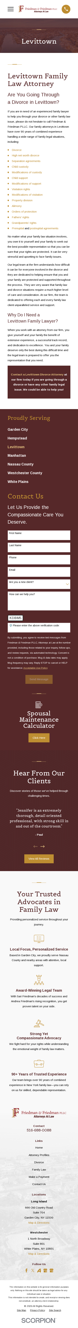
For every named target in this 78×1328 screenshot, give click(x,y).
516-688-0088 (39, 1130)
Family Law (39, 1169)
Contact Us (39, 1184)
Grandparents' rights (24, 222)
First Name (15, 533)
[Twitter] (33, 1271)
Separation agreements (26, 161)
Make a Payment (39, 1176)
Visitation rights (21, 189)
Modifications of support (26, 183)
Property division (22, 200)
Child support (20, 177)
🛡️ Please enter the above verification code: (34, 625)
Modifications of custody (27, 172)
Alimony (17, 205)
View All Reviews (38, 858)
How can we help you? (22, 594)
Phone (13, 557)
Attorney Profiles (39, 1155)
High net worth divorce (25, 155)
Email (12, 569)
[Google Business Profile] (45, 1271)
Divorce (17, 149)
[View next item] (42, 846)
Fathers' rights (20, 217)
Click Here (39, 737)
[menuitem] (39, 429)
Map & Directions (39, 1222)
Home (39, 1147)
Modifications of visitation (27, 194)
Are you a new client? (21, 582)
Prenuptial (18, 228)
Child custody (20, 166)
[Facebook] (26, 1271)
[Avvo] (39, 1271)
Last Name (15, 545)
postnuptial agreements (44, 228)
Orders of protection (24, 211)
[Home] (37, 9)
